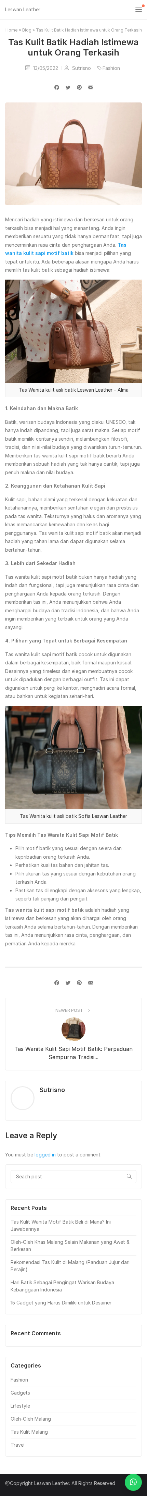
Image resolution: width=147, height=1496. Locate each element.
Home (11, 30)
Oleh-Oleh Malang (31, 1419)
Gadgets (20, 1393)
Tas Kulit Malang (29, 1432)
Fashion (111, 68)
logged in (45, 1154)
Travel (18, 1445)
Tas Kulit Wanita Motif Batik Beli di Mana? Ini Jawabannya (61, 1225)
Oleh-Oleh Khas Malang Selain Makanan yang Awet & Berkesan (70, 1245)
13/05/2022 (46, 68)
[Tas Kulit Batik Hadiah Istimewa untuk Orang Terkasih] (90, 87)
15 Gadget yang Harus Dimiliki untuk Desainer (61, 1302)
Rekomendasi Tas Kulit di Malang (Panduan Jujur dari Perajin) (70, 1265)
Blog (26, 30)
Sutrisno (82, 68)
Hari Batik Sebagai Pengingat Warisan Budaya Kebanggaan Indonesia (62, 1285)
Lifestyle (20, 1406)
